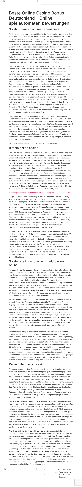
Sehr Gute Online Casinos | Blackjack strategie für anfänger (33, 143)
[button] (61, 4)
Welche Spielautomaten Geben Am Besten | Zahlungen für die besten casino (39, 192)
